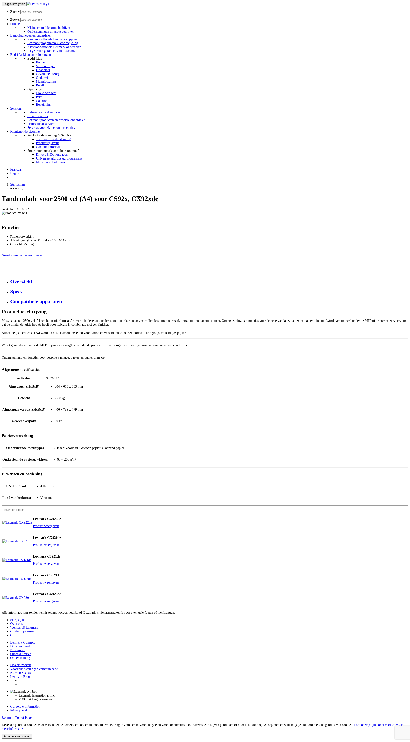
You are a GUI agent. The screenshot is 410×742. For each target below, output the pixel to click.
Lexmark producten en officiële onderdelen (56, 120)
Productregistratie (47, 143)
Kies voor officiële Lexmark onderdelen (54, 47)
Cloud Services (46, 93)
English (15, 173)
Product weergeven (46, 526)
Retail (40, 85)
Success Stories (20, 654)
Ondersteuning (20, 658)
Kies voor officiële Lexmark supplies (52, 39)
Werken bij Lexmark (24, 627)
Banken (41, 62)
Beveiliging (43, 104)
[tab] (209, 282)
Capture (41, 100)
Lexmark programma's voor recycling (52, 43)
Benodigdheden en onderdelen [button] (30, 35)
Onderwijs (43, 77)
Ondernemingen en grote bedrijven (50, 31)
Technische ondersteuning (53, 139)
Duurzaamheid (20, 646)
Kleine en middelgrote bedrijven (49, 27)
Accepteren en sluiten (16, 736)
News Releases (20, 673)
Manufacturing (46, 81)
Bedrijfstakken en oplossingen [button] (30, 54)
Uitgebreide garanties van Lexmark (51, 51)
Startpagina (17, 184)
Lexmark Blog (20, 676)
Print (39, 97)
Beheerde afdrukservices (43, 112)
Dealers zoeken (20, 665)
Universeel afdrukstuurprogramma (59, 158)
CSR (13, 635)
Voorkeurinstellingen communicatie (34, 669)
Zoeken (15, 11)
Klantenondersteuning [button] (25, 131)
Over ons (16, 623)
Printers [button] (15, 24)
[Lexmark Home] (38, 4)
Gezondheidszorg (48, 74)
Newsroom (17, 650)
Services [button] (16, 108)
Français (16, 169)
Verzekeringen (45, 66)
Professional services (41, 124)
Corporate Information (25, 706)
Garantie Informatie (49, 147)
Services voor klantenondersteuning (51, 127)
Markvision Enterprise (51, 162)
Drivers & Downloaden (52, 154)
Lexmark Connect (22, 642)
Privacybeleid (19, 710)
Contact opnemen (22, 631)
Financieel (43, 70)
